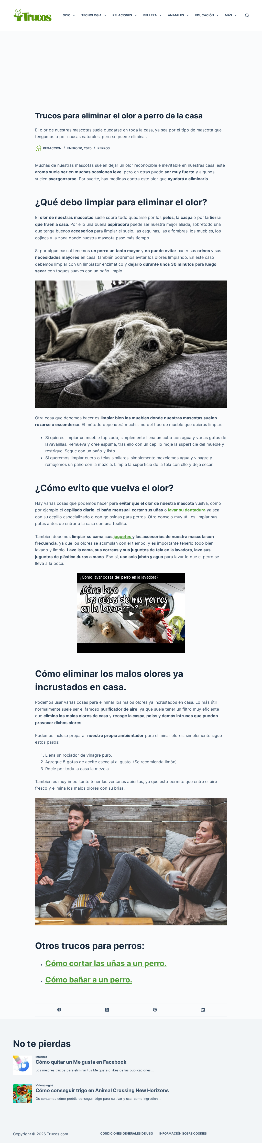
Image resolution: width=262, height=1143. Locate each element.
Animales (176, 15)
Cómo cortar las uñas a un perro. (106, 963)
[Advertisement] (131, 69)
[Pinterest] (155, 1009)
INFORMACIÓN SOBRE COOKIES (183, 1133)
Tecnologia (91, 15)
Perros (103, 148)
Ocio (66, 15)
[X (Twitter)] (107, 1009)
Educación (204, 15)
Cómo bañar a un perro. (88, 979)
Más (228, 15)
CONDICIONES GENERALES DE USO (126, 1133)
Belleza (150, 15)
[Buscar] (247, 15)
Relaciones (122, 15)
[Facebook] (59, 1009)
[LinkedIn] (203, 1009)
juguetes (123, 536)
